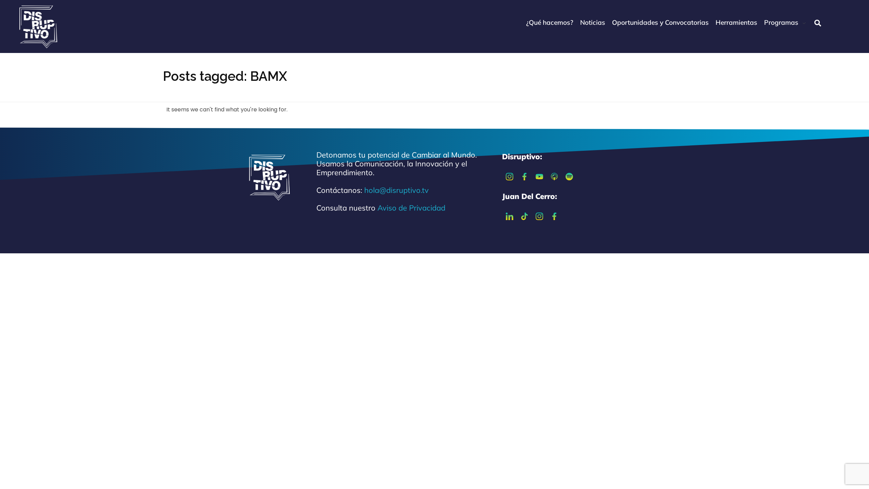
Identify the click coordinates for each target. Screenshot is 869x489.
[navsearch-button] (818, 23)
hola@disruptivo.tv (396, 190)
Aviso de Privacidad (411, 208)
